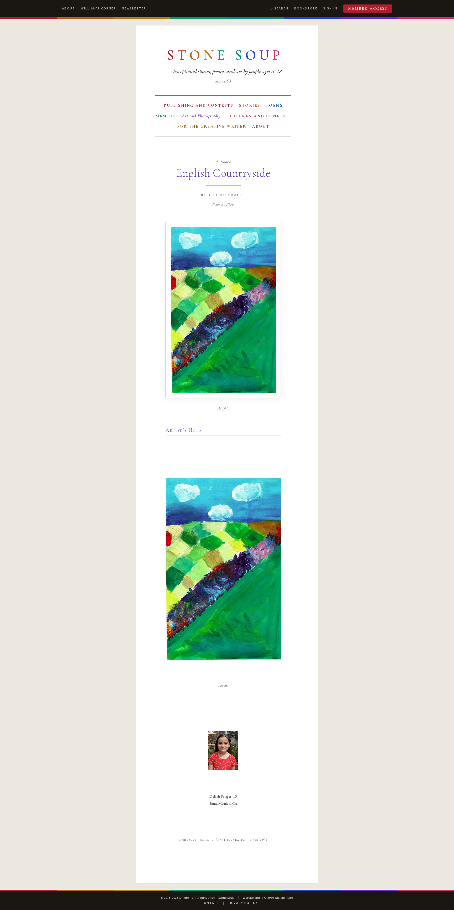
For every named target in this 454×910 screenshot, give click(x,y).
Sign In (330, 8)
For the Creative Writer (211, 126)
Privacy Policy (242, 903)
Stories (249, 105)
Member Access (368, 8)
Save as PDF (223, 204)
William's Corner (98, 8)
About (68, 8)
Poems (274, 105)
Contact (210, 903)
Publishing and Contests (198, 105)
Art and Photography (201, 116)
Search (281, 8)
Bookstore (305, 8)
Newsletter (134, 8)
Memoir (166, 116)
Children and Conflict (258, 116)
